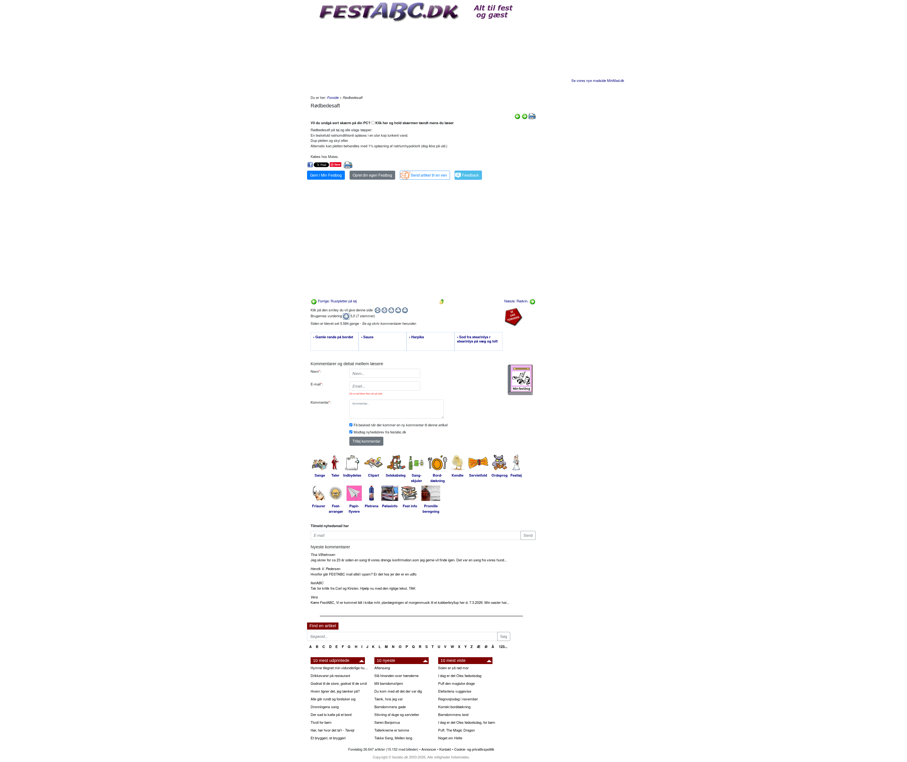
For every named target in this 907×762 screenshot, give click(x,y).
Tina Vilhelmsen (323, 554)
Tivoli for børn (321, 722)
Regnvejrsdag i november (458, 698)
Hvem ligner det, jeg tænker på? (335, 691)
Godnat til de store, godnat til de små (339, 683)
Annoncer (428, 749)
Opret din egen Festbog (372, 175)
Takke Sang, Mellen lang (393, 737)
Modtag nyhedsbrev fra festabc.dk (380, 431)
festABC (317, 582)
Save (337, 164)
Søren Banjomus (387, 722)
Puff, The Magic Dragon (456, 730)
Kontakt (445, 749)
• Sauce (367, 337)
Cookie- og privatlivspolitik (474, 749)
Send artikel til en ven (429, 175)
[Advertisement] (423, 57)
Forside (333, 97)
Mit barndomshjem (388, 683)
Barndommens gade (390, 706)
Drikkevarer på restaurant (330, 675)
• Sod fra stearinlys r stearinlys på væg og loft (477, 339)
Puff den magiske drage (456, 683)
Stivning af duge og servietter (396, 714)
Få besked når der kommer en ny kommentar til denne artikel (401, 424)
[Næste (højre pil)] (524, 115)
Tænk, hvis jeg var (388, 698)
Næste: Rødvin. (516, 300)
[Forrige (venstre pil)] (517, 115)
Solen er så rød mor (453, 667)
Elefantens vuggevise (454, 691)
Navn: (316, 371)
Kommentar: (321, 402)
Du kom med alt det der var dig (398, 691)
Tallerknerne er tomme (391, 730)
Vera (314, 596)
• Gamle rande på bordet (333, 337)
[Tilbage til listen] (442, 300)
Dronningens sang (325, 706)
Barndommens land (453, 714)
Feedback (470, 175)
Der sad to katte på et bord (331, 714)
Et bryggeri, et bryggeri (328, 737)
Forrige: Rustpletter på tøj (337, 300)
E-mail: (317, 383)
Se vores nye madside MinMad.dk (597, 80)
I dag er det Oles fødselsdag (459, 675)
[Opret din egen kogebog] (520, 380)
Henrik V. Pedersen (325, 568)
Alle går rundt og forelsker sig (333, 698)
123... (503, 646)
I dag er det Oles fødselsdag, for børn (466, 722)
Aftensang (382, 667)
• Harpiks (416, 337)
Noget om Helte (450, 737)
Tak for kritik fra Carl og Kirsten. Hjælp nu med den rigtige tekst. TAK (363, 588)
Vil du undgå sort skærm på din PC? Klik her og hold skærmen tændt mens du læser (382, 122)
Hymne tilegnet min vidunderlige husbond (340, 667)
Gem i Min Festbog (326, 175)
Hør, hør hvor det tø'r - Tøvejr (333, 730)
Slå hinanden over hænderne (396, 675)
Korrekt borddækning (454, 706)
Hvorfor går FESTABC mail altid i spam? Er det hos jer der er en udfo (363, 574)
